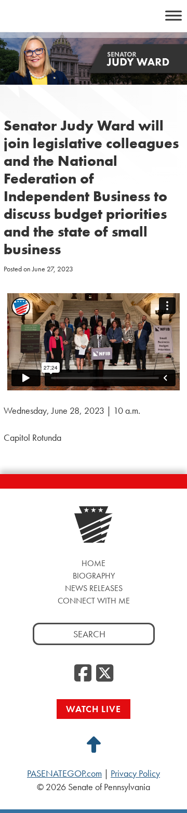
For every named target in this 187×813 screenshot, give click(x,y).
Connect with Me (94, 600)
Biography (94, 575)
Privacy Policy (135, 773)
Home (93, 563)
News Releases (94, 588)
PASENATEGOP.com (64, 773)
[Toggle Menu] (173, 15)
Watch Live (93, 709)
